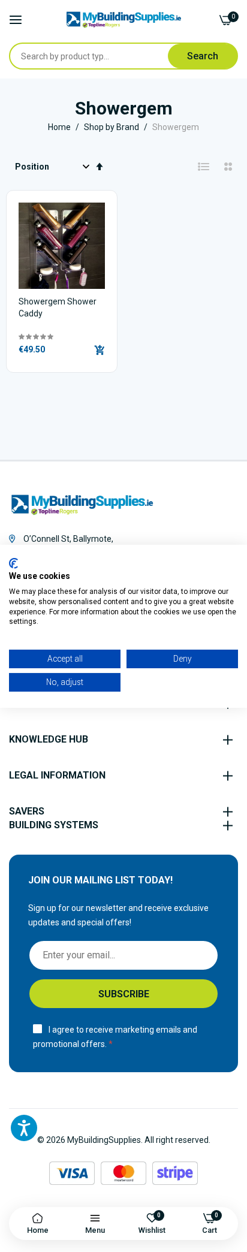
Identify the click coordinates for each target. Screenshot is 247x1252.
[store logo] (124, 20)
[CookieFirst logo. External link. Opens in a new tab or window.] (13, 562)
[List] (204, 166)
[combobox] (88, 56)
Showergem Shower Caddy (58, 307)
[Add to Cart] (99, 350)
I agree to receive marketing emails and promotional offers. (115, 1037)
